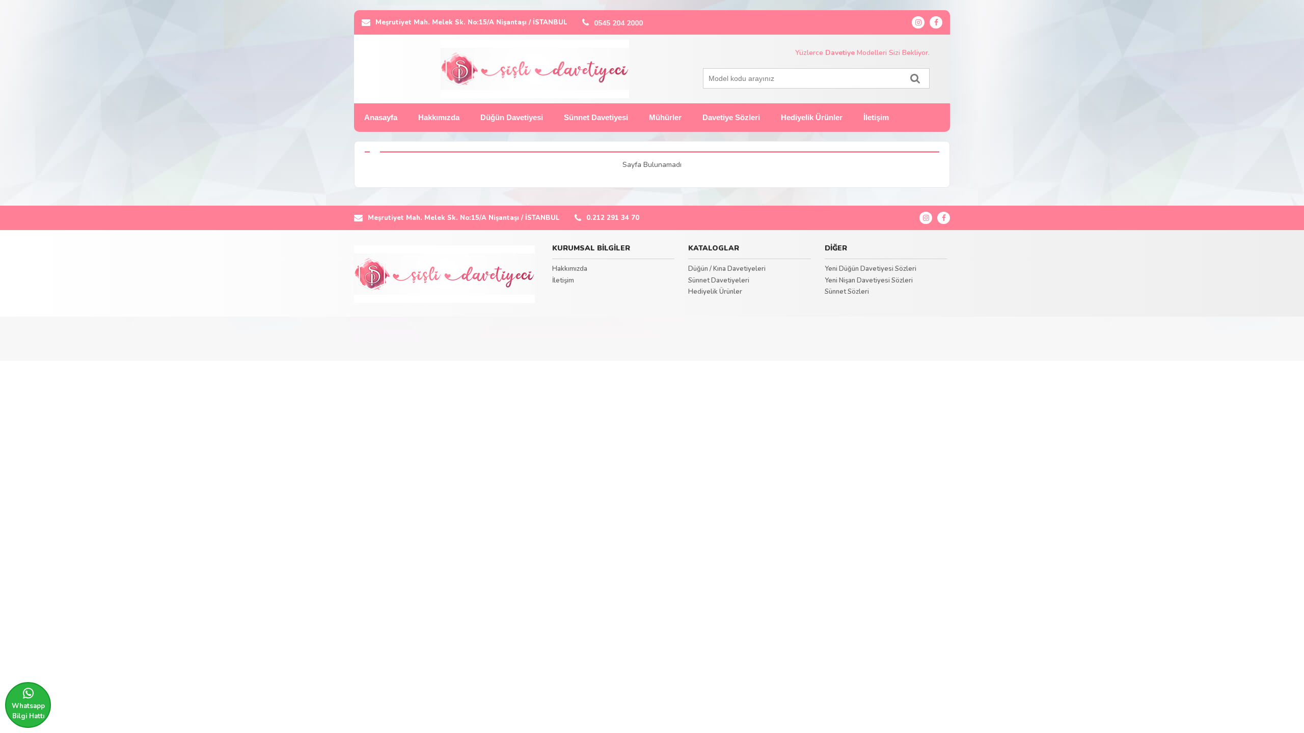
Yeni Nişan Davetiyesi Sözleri (869, 280)
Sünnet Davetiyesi (596, 117)
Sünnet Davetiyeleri (718, 280)
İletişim (876, 117)
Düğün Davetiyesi (511, 117)
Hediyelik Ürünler (812, 117)
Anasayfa (380, 117)
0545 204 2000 (618, 23)
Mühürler (665, 117)
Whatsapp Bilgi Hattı (28, 711)
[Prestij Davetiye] (444, 274)
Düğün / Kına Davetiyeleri (727, 268)
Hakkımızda (438, 117)
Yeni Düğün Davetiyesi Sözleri (870, 268)
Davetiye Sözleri (731, 117)
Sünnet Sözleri (847, 291)
